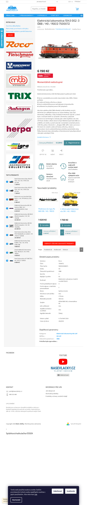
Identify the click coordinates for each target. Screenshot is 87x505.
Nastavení (16, 500)
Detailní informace (43, 137)
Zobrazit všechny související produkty (59, 243)
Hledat (51, 9)
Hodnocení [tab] (57, 250)
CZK (69, 2)
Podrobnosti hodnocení (63, 29)
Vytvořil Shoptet (76, 424)
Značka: (76, 29)
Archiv (10, 35)
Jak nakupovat (41, 2)
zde (36, 494)
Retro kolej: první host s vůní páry (17, 28)
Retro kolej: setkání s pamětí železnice (19, 31)
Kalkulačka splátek (47, 75)
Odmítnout (57, 491)
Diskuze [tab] (65, 250)
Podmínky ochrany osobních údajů (56, 396)
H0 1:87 (59, 336)
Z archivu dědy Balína (13, 26)
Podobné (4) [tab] (48, 250)
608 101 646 (13, 394)
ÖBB (58, 339)
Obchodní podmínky (52, 394)
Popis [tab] (40, 250)
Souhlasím (71, 491)
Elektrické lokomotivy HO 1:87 (67, 334)
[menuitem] (11, 15)
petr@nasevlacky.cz (15, 391)
